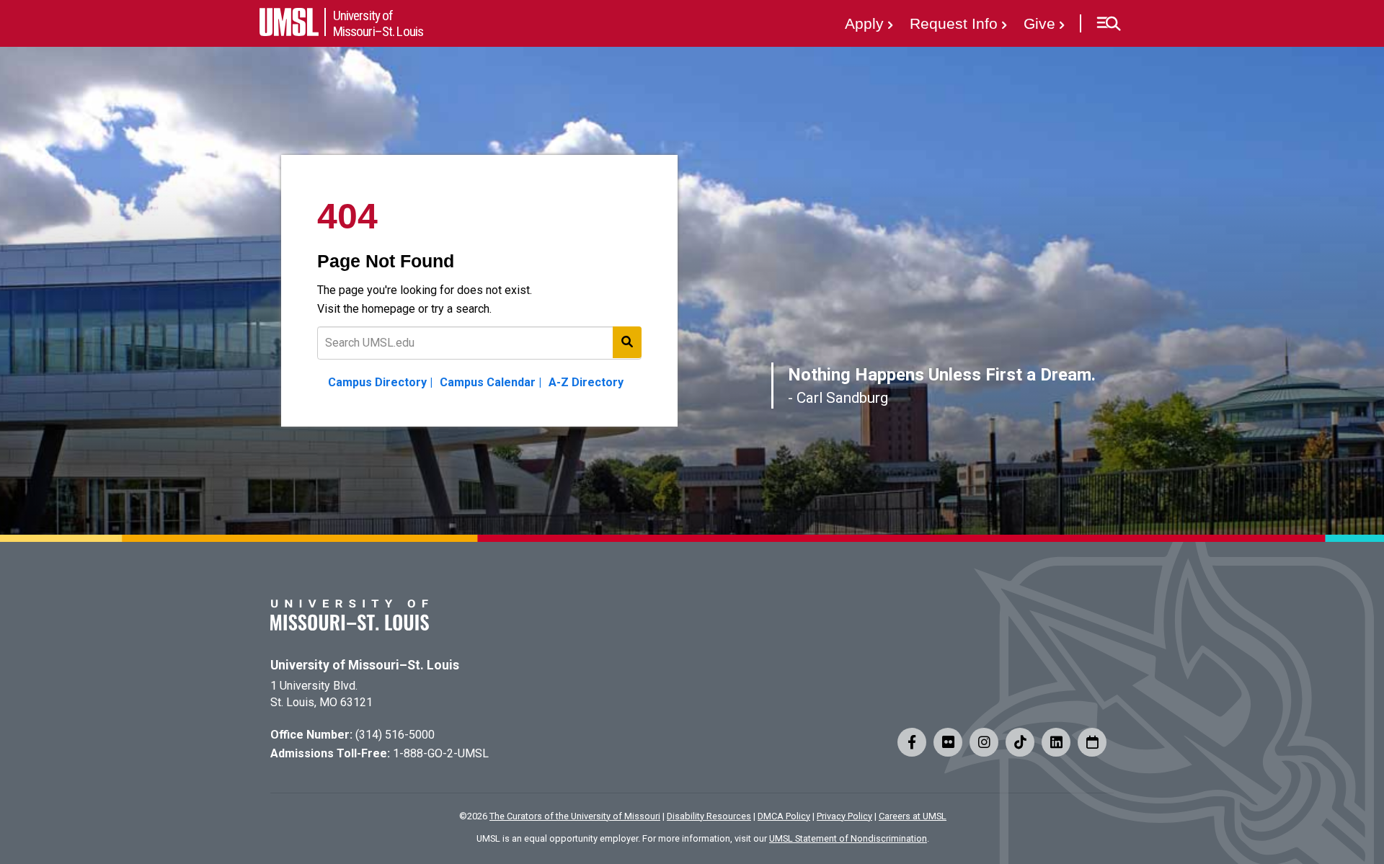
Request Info (954, 23)
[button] (1108, 23)
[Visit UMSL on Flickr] (947, 742)
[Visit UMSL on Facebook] (911, 742)
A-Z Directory (586, 382)
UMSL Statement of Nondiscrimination (848, 838)
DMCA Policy (784, 816)
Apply (864, 23)
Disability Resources (709, 816)
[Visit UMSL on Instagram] (984, 742)
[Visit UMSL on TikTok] (1020, 742)
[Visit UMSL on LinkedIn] (1056, 742)
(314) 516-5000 (395, 734)
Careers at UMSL (912, 816)
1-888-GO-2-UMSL (441, 753)
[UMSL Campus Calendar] (1092, 742)
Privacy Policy (844, 816)
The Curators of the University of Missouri (574, 816)
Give (1039, 23)
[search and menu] (627, 342)
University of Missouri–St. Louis (364, 665)
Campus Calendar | (490, 382)
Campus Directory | (380, 382)
